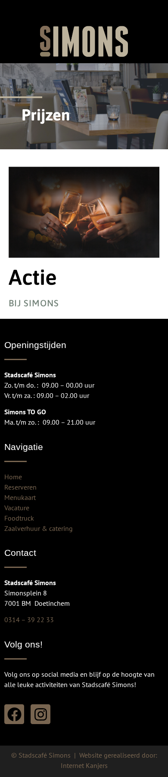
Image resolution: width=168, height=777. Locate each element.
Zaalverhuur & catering (38, 528)
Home (13, 476)
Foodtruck (19, 518)
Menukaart (20, 497)
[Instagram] (40, 714)
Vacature (16, 507)
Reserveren (20, 487)
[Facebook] (14, 714)
